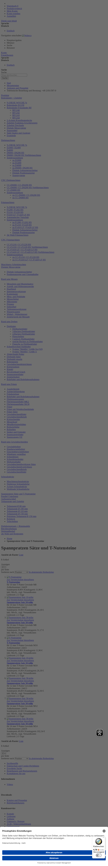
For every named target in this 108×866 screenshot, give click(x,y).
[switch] (99, 855)
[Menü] (103, 838)
